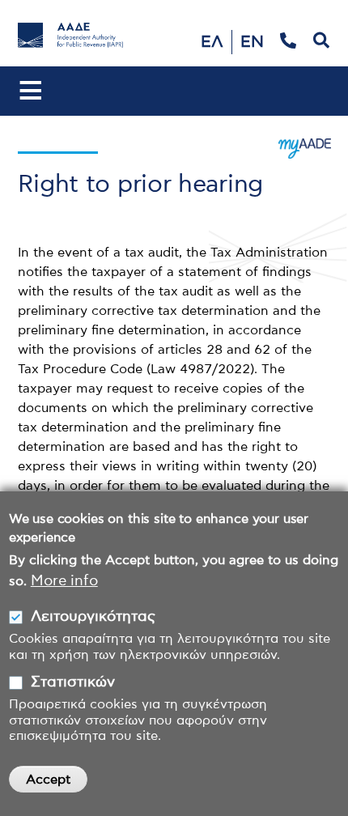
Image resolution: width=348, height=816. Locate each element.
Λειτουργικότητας (93, 617)
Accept (48, 779)
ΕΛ (212, 42)
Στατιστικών (73, 682)
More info (64, 581)
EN (252, 42)
